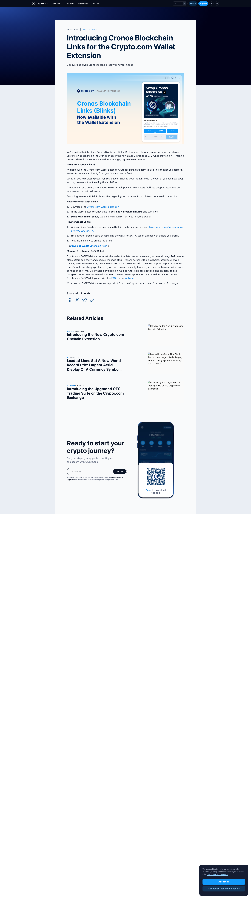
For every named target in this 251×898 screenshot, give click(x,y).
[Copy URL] (92, 299)
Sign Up (203, 3)
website (129, 278)
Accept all (223, 881)
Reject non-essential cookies (224, 888)
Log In (193, 3)
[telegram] (84, 300)
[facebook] (70, 300)
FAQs (114, 278)
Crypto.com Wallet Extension (103, 206)
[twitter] (77, 300)
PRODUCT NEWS (90, 29)
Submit (119, 471)
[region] (223, 880)
